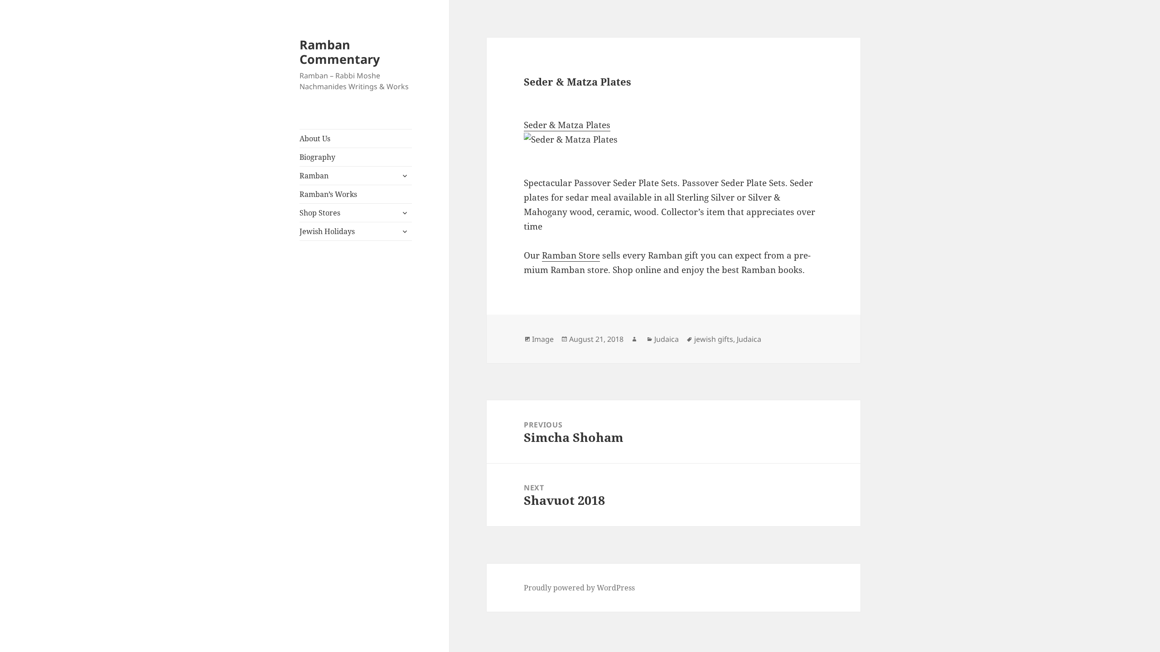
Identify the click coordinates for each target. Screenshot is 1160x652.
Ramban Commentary (340, 51)
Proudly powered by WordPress (579, 588)
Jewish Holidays (327, 231)
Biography (317, 157)
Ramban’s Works (328, 194)
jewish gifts (713, 339)
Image (543, 339)
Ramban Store (571, 255)
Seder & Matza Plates (567, 125)
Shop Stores (320, 213)
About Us (315, 139)
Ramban (314, 176)
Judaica (666, 339)
